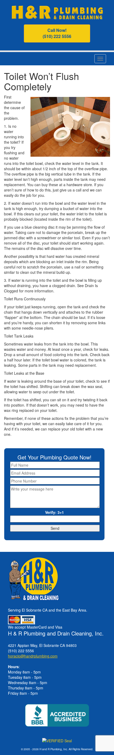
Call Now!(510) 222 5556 (57, 33)
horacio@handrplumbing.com (33, 656)
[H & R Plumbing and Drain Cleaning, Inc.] (57, 11)
